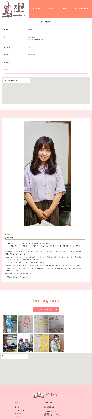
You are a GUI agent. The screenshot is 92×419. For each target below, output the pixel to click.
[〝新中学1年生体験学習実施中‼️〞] (56, 322)
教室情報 (52, 9)
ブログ (65, 9)
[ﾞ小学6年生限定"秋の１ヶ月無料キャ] (25, 341)
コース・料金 (37, 9)
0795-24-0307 (32, 47)
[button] (46, 309)
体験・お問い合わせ (81, 9)
